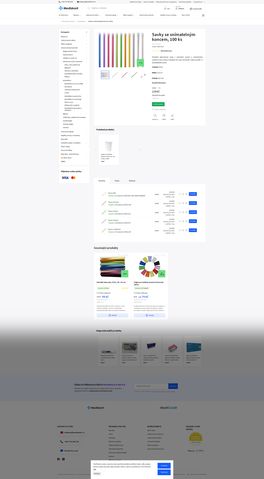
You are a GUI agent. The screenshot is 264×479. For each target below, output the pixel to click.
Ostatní (66, 127)
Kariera (111, 456)
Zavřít (199, 123)
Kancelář (64, 139)
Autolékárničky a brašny (73, 74)
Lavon (67, 93)
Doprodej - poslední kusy (70, 154)
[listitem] (108, 149)
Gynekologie (67, 121)
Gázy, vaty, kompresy (72, 65)
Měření (65, 114)
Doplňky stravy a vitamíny (70, 135)
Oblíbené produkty (135, 2)
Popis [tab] (117, 181)
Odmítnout (164, 472)
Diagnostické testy (70, 51)
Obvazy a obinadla (71, 71)
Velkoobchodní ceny (116, 445)
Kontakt (112, 430)
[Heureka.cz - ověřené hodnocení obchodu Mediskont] (196, 439)
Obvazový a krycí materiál (72, 61)
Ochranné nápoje (67, 132)
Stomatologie (68, 124)
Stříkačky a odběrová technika (74, 117)
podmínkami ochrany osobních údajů (164, 392)
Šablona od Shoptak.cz (178, 474)
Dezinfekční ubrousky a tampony (73, 109)
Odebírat (173, 386)
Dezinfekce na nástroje (73, 99)
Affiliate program (115, 460)
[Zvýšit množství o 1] (186, 194)
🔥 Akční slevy (66, 158)
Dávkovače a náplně (72, 105)
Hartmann (68, 87)
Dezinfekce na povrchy (73, 96)
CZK (168, 9)
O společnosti (197, 2)
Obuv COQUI (65, 146)
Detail (114, 315)
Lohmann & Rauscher (72, 90)
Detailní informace (159, 83)
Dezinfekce (67, 80)
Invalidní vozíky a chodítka (70, 143)
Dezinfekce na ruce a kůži (74, 84)
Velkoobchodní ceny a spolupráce (166, 2)
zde (94, 469)
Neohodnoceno (166, 51)
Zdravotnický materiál (69, 48)
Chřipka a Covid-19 (70, 58)
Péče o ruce (69, 102)
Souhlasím (164, 466)
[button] (96, 150)
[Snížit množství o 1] (179, 194)
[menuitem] (65, 15)
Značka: (158, 47)
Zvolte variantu (158, 104)
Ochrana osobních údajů (117, 453)
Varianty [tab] (101, 181)
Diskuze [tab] (132, 181)
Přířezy (67, 77)
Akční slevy (151, 430)
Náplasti (68, 68)
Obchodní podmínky (185, 2)
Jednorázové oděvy (68, 40)
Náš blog (112, 438)
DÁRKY (63, 161)
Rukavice (64, 36)
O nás (111, 434)
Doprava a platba (149, 2)
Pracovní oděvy (66, 150)
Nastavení (97, 474)
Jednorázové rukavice (155, 434)
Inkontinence (68, 55)
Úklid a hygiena (66, 44)
